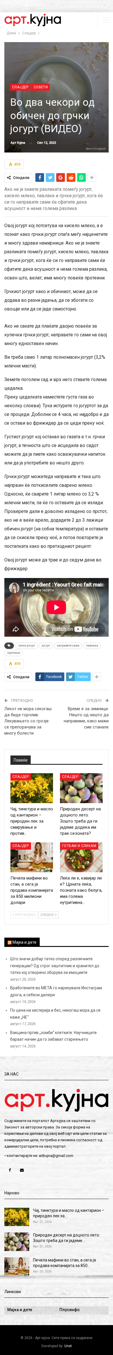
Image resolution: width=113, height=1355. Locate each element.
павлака (92, 645)
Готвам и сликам (79, 846)
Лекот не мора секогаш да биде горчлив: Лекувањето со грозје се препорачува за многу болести (28, 721)
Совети (41, 87)
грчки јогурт (26, 645)
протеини (13, 652)
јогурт (46, 645)
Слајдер (20, 87)
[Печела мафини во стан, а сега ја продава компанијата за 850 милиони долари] (31, 857)
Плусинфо (69, 1309)
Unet (68, 1346)
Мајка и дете (24, 942)
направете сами (68, 645)
